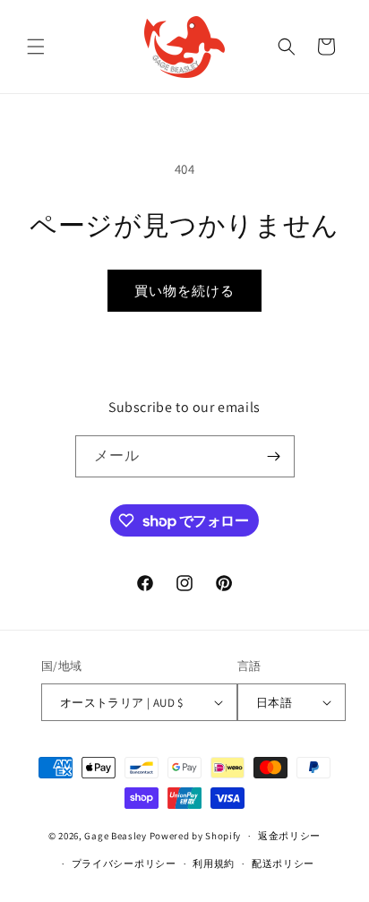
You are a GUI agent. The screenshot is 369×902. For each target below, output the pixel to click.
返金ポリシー (289, 835)
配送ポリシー (283, 863)
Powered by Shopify (196, 835)
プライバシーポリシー (124, 863)
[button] (36, 46)
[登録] (274, 456)
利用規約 (214, 863)
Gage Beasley (115, 835)
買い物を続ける (184, 290)
